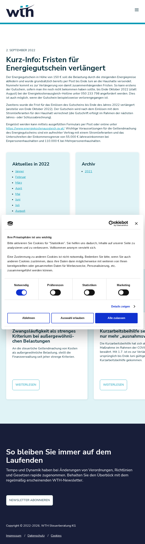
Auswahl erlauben (72, 318)
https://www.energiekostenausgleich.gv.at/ (35, 128)
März (18, 183)
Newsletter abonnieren (29, 500)
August (20, 211)
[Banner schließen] (136, 223)
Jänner (19, 171)
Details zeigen (120, 306)
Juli (17, 205)
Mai (17, 194)
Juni (17, 199)
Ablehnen (28, 318)
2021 (88, 171)
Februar (20, 177)
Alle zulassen (116, 318)
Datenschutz (36, 536)
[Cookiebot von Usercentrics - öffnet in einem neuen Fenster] (111, 223)
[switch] (55, 292)
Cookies (56, 536)
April (18, 188)
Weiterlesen (25, 385)
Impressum (13, 536)
